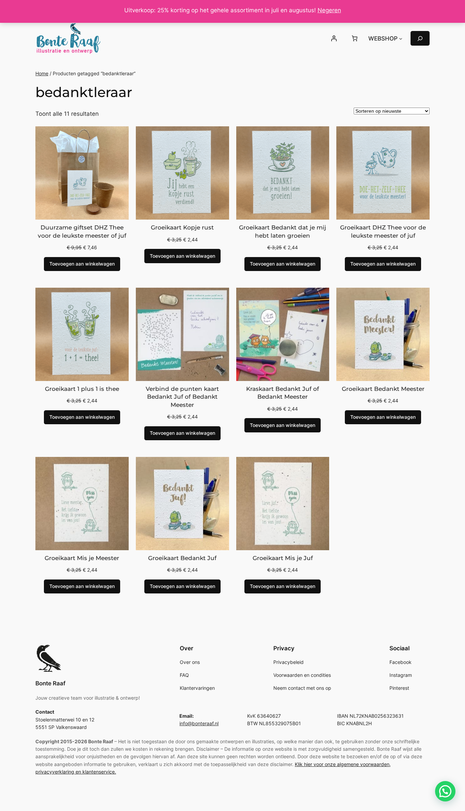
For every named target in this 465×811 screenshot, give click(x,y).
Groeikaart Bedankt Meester (383, 388)
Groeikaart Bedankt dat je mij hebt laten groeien (282, 231)
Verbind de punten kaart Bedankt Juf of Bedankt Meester (182, 396)
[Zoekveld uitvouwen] (420, 38)
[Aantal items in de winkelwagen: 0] (355, 38)
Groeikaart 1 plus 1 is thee (82, 388)
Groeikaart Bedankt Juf (182, 558)
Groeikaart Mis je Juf (283, 558)
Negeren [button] (329, 10)
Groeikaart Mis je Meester (82, 558)
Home (41, 73)
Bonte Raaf (50, 683)
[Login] (333, 38)
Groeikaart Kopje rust (182, 227)
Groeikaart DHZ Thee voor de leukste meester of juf (383, 231)
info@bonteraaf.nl (199, 723)
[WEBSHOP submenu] (400, 38)
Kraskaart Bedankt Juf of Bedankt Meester (282, 392)
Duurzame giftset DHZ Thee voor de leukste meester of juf (82, 231)
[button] (445, 791)
